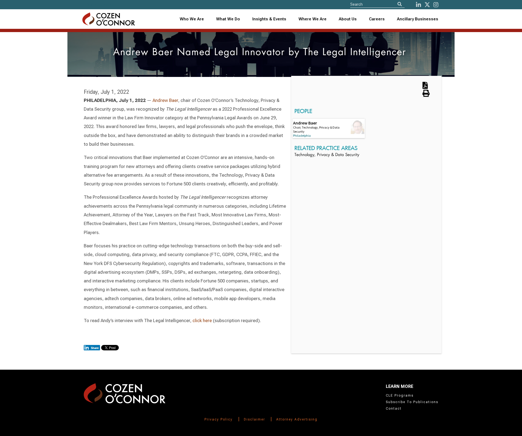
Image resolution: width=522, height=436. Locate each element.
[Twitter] (427, 5)
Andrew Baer (165, 100)
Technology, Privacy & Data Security (326, 155)
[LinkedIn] (418, 5)
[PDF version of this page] (425, 87)
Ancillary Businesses (417, 19)
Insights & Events (269, 19)
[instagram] (435, 5)
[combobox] (269, 19)
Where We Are (313, 19)
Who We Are (192, 19)
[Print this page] (426, 95)
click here (202, 320)
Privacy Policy (218, 419)
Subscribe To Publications (412, 402)
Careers (377, 19)
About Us (348, 19)
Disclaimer (254, 419)
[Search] (400, 4)
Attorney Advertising (297, 419)
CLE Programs (400, 395)
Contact (394, 408)
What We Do (228, 19)
